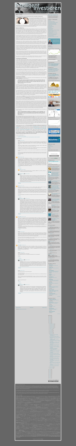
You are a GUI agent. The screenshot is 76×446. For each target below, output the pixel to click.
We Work (19, 435)
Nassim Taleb (54, 421)
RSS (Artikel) (49, 145)
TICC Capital (24, 432)
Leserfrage (54, 418)
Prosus (59, 425)
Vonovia (17, 434)
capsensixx (17, 403)
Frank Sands (21, 410)
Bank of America (23, 399)
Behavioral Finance (25, 400)
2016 (50, 372)
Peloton (24, 424)
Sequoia (59, 427)
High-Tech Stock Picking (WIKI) (22, 413)
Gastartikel (53, 410)
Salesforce (22, 427)
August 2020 (51, 328)
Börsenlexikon (50, 27)
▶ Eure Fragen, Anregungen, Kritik (53, 14)
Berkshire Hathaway (45, 400)
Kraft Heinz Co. (43, 417)
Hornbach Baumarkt (33, 413)
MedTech (19, 420)
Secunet (52, 427)
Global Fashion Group (25, 412)
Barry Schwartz (35, 399)
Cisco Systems (46, 404)
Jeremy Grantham (47, 415)
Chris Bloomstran (23, 404)
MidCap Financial (49, 420)
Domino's (52, 407)
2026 (50, 316)
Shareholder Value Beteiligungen (35, 428)
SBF (27, 427)
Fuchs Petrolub (44, 410)
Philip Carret (17, 425)
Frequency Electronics (30, 410)
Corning (50, 405)
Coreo (44, 405)
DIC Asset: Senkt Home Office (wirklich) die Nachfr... (54, 350)
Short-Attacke (55, 428)
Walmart (24, 434)
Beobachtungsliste (37, 400)
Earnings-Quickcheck (29, 408)
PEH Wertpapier (21, 424)
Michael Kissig (40, 420)
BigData (55, 400)
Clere (54, 404)
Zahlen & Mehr (52, 436)
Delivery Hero (22, 406)
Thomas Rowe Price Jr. (20, 432)
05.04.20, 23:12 (27, 284)
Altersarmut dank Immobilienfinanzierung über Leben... (54, 356)
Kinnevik (51, 416)
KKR (29, 417)
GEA (25, 411)
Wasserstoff (53, 434)
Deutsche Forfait (49, 406)
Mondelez (59, 420)
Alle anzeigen (58, 296)
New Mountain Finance (40, 422)
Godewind (31, 412)
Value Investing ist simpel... (51, 21)
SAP (23, 427)
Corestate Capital (47, 405)
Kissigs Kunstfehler (56, 64)
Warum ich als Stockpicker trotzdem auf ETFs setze (54, 268)
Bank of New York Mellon (28, 399)
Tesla (42, 431)
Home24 (30, 413)
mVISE (48, 421)
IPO (53, 414)
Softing (43, 429)
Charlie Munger (51, 403)
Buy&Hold (29, 402)
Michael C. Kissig (22, 173)
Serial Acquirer (18, 428)
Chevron (59, 403)
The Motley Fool (51, 301)
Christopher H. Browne (33, 404)
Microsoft (46, 420)
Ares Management (41, 398)
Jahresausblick (17, 415)
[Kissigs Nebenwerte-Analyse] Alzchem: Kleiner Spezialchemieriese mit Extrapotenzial (55, 219)
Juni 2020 (51, 330)
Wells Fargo (21, 435)
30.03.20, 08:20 (23, 169)
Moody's (22, 421)
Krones (47, 417)
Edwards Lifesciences (39, 408)
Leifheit (41, 418)
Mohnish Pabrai (56, 420)
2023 (50, 319)
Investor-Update (54, 74)
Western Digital (27, 435)
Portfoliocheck (35, 425)
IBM (18, 414)
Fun (47, 410)
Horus (41, 413)
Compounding (35, 405)
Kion (56, 416)
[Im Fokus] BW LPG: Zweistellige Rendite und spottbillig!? (56, 181)
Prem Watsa (38, 425)
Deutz (26, 407)
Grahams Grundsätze (48, 412)
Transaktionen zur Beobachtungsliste (52, 33)
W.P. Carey (21, 434)
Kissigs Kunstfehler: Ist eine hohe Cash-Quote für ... (54, 361)
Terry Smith (40, 431)
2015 (50, 373)
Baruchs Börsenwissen (51, 68)
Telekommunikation (27, 431)
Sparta (49, 429)
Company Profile (26, 405)
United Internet (42, 433)
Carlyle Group (22, 403)
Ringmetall (23, 426)
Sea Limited (44, 427)
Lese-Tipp (51, 418)
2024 (50, 318)
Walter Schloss (29, 434)
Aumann (52, 398)
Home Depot (27, 413)
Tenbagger (35, 431)
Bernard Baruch (50, 400)
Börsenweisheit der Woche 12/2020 (54, 345)
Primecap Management (43, 425)
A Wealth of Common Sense (52, 299)
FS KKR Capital (41, 410)
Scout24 (42, 427)
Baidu (18, 399)
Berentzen (40, 400)
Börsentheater (55, 68)
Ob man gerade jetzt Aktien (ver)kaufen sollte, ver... (54, 364)
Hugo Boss (52, 413)
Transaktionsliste (49, 432)
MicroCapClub (51, 305)
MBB (46, 419)
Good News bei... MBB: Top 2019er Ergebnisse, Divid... (54, 339)
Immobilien (21, 414)
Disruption (34, 407)
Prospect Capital (56, 425)
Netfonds (34, 422)
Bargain (32, 399)
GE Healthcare (20, 411)
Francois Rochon (18, 410)
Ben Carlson (29, 400)
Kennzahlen (41, 416)
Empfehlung (58, 408)
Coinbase (59, 404)
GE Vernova (23, 411)
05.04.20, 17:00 (22, 270)
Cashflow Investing (26, 403)
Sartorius (25, 427)
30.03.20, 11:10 (27, 198)
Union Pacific (37, 433)
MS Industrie (31, 421)
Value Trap (58, 433)
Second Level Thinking (48, 427)
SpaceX (47, 429)
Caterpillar (30, 403)
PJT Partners (26, 425)
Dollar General (49, 407)
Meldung (22, 420)
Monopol (17, 421)
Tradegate (47, 432)
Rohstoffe (40, 426)
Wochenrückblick (34, 436)
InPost (31, 414)
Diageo (29, 407)
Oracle (36, 423)
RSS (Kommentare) (50, 146)
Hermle (16, 413)
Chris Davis (26, 404)
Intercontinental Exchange (40, 414)
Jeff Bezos (35, 415)
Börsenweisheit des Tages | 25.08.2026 (55, 205)
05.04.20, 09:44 (22, 252)
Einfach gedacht (50, 74)
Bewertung (53, 400)
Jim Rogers (57, 415)
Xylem (49, 436)
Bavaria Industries (51, 399)
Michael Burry (36, 420)
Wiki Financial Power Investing (35, 435)
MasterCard (34, 419)
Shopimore (53, 428)
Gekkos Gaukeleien (28, 411)
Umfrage (33, 433)
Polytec (30, 425)
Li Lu (58, 418)
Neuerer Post (18, 307)
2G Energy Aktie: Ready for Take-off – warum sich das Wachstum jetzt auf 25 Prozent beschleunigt (53, 287)
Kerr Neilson (44, 416)
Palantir (45, 423)
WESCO (24, 435)
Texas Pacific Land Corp (51, 431)
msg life (33, 421)
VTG (18, 434)
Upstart (52, 433)
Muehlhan (36, 421)
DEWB (27, 407)
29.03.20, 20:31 (22, 140)
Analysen (38, 397)
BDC (57, 399)
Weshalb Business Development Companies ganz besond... (53, 348)
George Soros (40, 411)
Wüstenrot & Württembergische (44, 436)
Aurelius (54, 398)
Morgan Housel (24, 421)
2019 (50, 369)
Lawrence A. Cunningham (23, 418)
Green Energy (52, 412)
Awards (58, 398)
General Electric (32, 411)
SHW (16, 429)
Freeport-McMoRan (26, 410)
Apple (29, 398)
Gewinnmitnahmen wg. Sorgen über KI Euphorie (53, 283)
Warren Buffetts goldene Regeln (52, 23)
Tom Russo (35, 432)
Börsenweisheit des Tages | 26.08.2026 (55, 209)
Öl (31, 423)
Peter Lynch (51, 424)
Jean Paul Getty (32, 415)
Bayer (53, 399)
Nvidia (21, 423)
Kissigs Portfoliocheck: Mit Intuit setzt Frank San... (54, 344)
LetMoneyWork (51, 279)
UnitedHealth (45, 433)
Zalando (59, 436)
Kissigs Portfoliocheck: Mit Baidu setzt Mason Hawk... (54, 342)
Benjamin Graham (33, 400)
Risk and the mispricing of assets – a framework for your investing (53, 309)
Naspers (52, 421)
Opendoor (33, 423)
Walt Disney (26, 434)
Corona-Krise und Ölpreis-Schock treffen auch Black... (55, 355)
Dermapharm (26, 406)
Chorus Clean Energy (18, 404)
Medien (17, 420)
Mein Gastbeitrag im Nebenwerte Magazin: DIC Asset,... (55, 341)
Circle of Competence (41, 404)
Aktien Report (21, 396)
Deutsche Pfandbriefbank (53, 406)
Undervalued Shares (51, 308)
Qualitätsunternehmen (36, 126)
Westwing (30, 435)
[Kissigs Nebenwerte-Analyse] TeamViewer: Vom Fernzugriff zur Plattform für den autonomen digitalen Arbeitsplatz (56, 199)
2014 (50, 374)
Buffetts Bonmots (55, 69)
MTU (34, 421)
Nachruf (50, 421)
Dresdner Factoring (22, 408)
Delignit (18, 406)
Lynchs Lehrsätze (53, 70)
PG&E (55, 424)
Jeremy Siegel (50, 415)
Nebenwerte (18, 422)
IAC (58, 413)
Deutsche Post (58, 406)
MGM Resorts (32, 420)
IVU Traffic (59, 414)
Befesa (22, 400)
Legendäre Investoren (37, 418)
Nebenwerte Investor (24, 422)
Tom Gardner (31, 432)
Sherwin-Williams (44, 428)
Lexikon (56, 418)
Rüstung (17, 427)
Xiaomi (48, 436)
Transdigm (53, 432)
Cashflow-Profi (51, 267)
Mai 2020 (51, 331)
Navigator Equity (58, 421)
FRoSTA (38, 410)
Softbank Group (40, 429)
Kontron (34, 417)
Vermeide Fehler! (50, 25)
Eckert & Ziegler (35, 408)
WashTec (49, 434)
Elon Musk (51, 408)
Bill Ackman (57, 400)
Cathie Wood (32, 403)
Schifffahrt (35, 427)
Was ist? (56, 65)
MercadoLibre (25, 420)
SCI (40, 427)
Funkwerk (49, 410)
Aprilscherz (32, 398)
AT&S (50, 398)
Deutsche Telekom (23, 407)
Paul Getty (53, 423)
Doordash (54, 407)
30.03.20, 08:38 (27, 173)
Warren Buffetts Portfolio (45, 434)
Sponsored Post (56, 429)
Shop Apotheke (48, 428)
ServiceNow (24, 428)
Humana (54, 413)
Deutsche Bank (33, 406)
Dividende (49, 64)
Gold (33, 412)
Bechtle (20, 400)
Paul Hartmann (56, 423)
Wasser (51, 434)
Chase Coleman (56, 403)
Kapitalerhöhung (18, 416)
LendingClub (43, 418)
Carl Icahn (20, 403)
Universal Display (49, 433)
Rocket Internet (34, 426)
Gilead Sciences (53, 411)
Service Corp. (21, 428)
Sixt (19, 429)
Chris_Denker (19, 216)
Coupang (59, 405)
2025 (50, 317)
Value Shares (50, 282)
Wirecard (29, 436)
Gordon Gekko (44, 412)
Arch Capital (34, 398)
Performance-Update (41, 424)
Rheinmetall (18, 426)
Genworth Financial (36, 411)
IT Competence (55, 414)
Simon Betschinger (51, 270)
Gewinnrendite (45, 411)
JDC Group (29, 415)
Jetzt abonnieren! (54, 155)
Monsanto (19, 421)
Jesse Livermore (54, 415)
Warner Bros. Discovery (34, 434)
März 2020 (51, 333)
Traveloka (55, 432)
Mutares (46, 421)
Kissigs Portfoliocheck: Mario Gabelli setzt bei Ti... (55, 362)
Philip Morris (20, 425)
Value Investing (53, 65)
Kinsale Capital (54, 416)
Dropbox (26, 408)
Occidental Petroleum (27, 423)
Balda (20, 399)
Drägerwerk (19, 408)
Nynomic (23, 423)
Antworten (19, 154)
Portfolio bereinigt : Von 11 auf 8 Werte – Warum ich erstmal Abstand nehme (54, 280)
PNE (28, 425)
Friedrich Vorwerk (35, 410)
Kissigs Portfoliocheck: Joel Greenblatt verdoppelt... (54, 352)
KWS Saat (55, 417)
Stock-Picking (21, 430)
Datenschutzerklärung (51, 35)
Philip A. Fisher (58, 424)
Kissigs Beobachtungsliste (55, 167)
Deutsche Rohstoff (18, 407)
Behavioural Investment (52, 311)
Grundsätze (52, 64)
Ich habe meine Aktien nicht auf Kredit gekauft (40, 128)
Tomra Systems (38, 432)
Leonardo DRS (46, 418)
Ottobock (43, 423)
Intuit (45, 414)
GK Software (56, 411)
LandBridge (57, 417)
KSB (50, 417)
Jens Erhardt (43, 415)
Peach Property (17, 424)
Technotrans (23, 431)
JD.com (26, 415)
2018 (50, 370)
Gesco (43, 411)
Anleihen (17, 398)
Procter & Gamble (52, 425)
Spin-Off (51, 429)
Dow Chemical (57, 407)
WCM (16, 435)
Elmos (49, 408)
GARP (51, 410)
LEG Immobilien (32, 418)
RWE (18, 427)
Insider (33, 414)
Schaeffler (29, 427)
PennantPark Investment (35, 424)
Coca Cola (56, 404)
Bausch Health (47, 399)
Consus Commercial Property (40, 405)
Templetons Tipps (53, 71)
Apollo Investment (27, 398)
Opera (35, 423)
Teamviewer (21, 431)
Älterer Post (44, 307)
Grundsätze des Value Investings (52, 24)
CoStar (52, 405)
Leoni (49, 418)
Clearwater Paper (52, 404)
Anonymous (51, 233)
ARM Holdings (48, 398)
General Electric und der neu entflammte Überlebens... (54, 347)
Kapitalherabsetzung (22, 416)
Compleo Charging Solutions (31, 405)
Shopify (51, 428)
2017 (50, 371)
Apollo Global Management (21, 398)
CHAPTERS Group (43, 403)
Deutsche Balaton (30, 406)
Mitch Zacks (52, 420)
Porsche (32, 425)
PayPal (59, 423)
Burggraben (55, 63)
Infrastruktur (28, 414)
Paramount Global (48, 423)
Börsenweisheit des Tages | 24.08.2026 (55, 214)
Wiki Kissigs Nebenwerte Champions (43, 435)
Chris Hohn (29, 404)
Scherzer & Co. (32, 427)
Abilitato (50, 285)
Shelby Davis (40, 428)
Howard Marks (49, 413)
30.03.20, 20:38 (22, 231)
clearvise (49, 404)
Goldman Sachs (35, 412)
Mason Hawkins (30, 419)
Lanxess (19, 418)
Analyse (49, 63)
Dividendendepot (46, 407)
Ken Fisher (34, 416)
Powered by (52, 158)
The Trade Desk (56, 431)
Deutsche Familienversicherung (44, 406)
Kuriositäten (52, 417)
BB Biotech (56, 399)
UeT (31, 433)
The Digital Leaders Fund (52, 293)
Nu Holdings (19, 423)
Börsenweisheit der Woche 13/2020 (54, 336)
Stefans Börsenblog (51, 289)
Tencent (37, 431)
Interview (44, 414)
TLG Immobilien (28, 432)
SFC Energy (30, 428)
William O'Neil (26, 436)
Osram (41, 423)
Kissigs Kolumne (22, 417)
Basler (44, 399)
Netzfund (37, 422)
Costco (54, 405)
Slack (25, 429)
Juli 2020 (51, 329)
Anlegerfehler (51, 63)
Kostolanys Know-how (38, 417)
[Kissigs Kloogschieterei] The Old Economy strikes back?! (56, 193)
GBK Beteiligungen (57, 410)
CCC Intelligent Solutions (36, 403)
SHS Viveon (59, 428)
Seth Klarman (27, 428)
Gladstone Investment (20, 412)
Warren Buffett (39, 434)
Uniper (39, 433)
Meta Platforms (28, 420)
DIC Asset (31, 407)
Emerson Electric (54, 408)
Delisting (20, 406)
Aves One (56, 398)
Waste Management (57, 434)
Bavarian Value (51, 264)
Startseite (31, 307)
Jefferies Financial (38, 415)
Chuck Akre (37, 404)
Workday (39, 436)
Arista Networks (45, 398)
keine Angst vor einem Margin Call (25, 129)
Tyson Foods (24, 433)
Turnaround (49, 65)
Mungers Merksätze (40, 421)
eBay (32, 408)
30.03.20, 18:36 (24, 216)
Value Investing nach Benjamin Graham (53, 22)
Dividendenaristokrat (41, 407)
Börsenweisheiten (50, 29)
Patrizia (51, 423)
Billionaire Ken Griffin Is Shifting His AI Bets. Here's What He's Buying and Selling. (53, 303)
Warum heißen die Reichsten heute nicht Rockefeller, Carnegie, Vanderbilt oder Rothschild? (54, 272)
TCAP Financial (18, 431)
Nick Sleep (53, 422)
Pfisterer (54, 424)
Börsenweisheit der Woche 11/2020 (54, 353)
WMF (31, 436)
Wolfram (37, 436)
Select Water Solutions (55, 427)
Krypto (48, 417)
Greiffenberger (58, 412)
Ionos (51, 414)
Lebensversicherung (28, 418)
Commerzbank (22, 405)
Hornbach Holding (38, 413)
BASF (43, 399)
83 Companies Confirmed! (52, 306)
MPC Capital (28, 421)
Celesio (40, 403)
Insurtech (35, 414)
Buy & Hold (58, 63)
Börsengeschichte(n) (50, 28)
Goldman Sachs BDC (40, 412)
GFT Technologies (49, 411)
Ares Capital (37, 398)
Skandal (24, 429)
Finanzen (31, 409)
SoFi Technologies (36, 429)
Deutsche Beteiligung (38, 406)
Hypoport (57, 413)
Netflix (32, 422)
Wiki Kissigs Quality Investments (53, 435)
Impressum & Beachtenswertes (52, 34)
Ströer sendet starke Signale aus (53, 277)
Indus (23, 414)
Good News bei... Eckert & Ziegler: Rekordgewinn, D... (54, 335)
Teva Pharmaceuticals (45, 431)
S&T (20, 427)
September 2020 (52, 327)
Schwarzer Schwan (38, 427)
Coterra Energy (56, 405)
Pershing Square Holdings (46, 424)
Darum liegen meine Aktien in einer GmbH (53, 36)
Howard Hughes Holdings (45, 413)
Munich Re (43, 421)
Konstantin (51, 245)
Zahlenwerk (56, 436)
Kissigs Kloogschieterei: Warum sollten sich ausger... (54, 359)
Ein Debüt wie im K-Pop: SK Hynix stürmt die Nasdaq (53, 294)
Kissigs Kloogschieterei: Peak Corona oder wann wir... (55, 337)
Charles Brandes (47, 403)
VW (19, 434)
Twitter (49, 147)
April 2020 (51, 332)
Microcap (43, 420)
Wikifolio (24, 436)
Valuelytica (50, 274)
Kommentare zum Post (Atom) (22, 309)
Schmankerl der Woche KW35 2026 (53, 265)
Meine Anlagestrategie (51, 26)
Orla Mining (39, 423)
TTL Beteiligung (58, 432)
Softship (45, 429)
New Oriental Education (46, 422)
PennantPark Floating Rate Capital (29, 424)
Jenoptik (41, 415)
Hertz (18, 413)
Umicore (35, 433)
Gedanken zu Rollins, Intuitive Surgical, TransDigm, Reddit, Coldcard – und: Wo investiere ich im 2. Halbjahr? (53, 291)
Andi (20, 169)
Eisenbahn (47, 408)
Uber (26, 433)
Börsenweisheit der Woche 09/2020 (54, 365)
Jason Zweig (24, 415)
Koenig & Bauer (31, 417)
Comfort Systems (18, 405)
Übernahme (29, 433)
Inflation (25, 414)
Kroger (45, 417)
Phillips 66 (23, 425)
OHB (30, 423)
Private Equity (48, 425)
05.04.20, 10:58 (27, 259)
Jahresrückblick (21, 415)
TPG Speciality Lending (42, 432)
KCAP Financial (31, 416)
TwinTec (21, 433)
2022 (50, 320)
